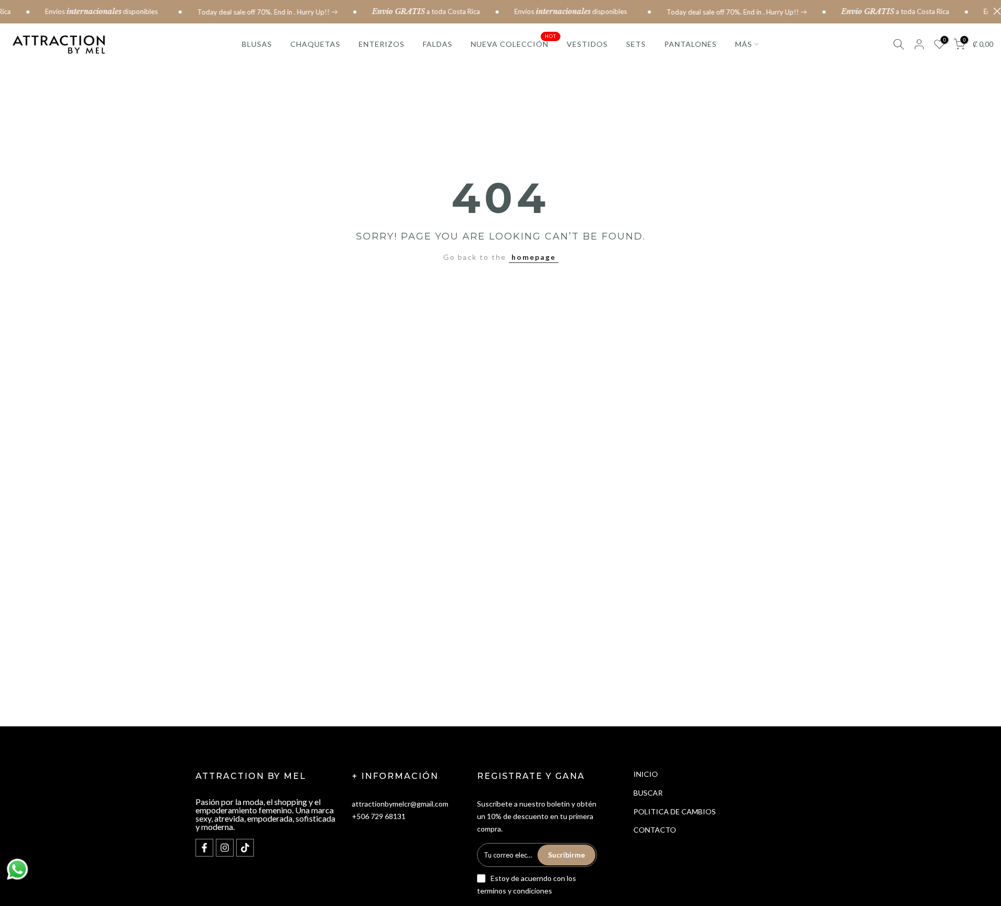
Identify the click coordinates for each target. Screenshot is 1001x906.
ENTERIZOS (382, 44)
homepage (533, 257)
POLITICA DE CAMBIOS (674, 811)
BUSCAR (648, 792)
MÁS (743, 44)
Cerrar (994, 11)
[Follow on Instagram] (225, 848)
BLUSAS (257, 44)
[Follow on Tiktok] (245, 848)
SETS (636, 44)
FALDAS (438, 44)
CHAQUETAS (315, 44)
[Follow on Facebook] (204, 848)
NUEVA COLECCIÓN (513, 43)
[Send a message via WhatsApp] (17, 869)
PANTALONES (690, 44)
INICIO (645, 774)
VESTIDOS (587, 44)
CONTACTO (654, 829)
